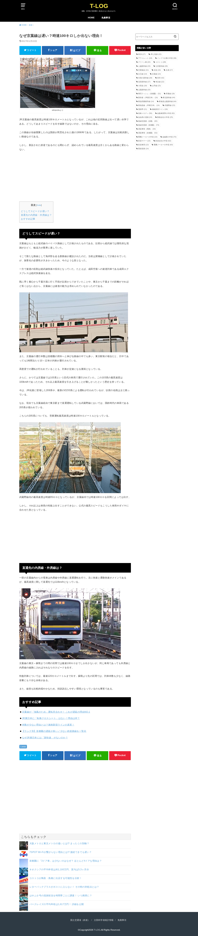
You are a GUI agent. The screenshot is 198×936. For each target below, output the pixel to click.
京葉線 (156, 74)
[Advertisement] (75, 176)
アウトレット (145, 58)
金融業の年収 (169, 137)
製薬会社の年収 (165, 117)
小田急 (142, 86)
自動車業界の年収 (166, 113)
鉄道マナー (144, 141)
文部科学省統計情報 (103, 920)
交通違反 (143, 70)
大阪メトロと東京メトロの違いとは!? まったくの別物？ (59, 843)
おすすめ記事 (28, 219)
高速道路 (143, 149)
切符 (160, 78)
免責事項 (105, 17)
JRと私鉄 (155, 54)
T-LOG (99, 6)
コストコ (160, 62)
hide (39, 205)
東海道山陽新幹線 (167, 101)
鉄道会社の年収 (163, 141)
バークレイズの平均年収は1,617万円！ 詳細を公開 (56, 904)
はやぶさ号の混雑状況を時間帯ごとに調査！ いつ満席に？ (60, 895)
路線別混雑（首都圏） (148, 125)
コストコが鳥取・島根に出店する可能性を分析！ (55, 878)
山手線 (156, 86)
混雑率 (142, 109)
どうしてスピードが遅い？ (35, 211)
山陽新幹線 (144, 90)
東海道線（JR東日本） (149, 105)
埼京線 (159, 82)
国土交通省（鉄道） (80, 920)
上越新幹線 (144, 66)
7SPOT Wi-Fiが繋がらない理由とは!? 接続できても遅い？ (60, 852)
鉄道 (24, 747)
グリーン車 (144, 62)
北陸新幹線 (144, 82)
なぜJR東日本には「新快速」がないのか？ (45, 737)
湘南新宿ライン (160, 109)
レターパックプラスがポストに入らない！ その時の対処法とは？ (64, 886)
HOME (91, 17)
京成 (169, 70)
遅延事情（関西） (147, 129)
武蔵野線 (170, 105)
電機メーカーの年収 (163, 145)
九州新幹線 (161, 66)
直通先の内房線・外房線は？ (36, 215)
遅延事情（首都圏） (147, 133)
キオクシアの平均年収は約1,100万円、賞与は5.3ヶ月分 (59, 869)
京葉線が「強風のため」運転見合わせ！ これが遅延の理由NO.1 (56, 712)
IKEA (142, 54)
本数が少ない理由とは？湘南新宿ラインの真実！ (48, 724)
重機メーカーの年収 (147, 137)
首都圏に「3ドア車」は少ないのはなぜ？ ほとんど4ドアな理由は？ (65, 860)
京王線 (142, 74)
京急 (157, 70)
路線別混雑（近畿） (147, 121)
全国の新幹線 (145, 78)
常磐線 (170, 94)
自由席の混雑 (145, 117)
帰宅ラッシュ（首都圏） (149, 94)
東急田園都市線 (146, 101)
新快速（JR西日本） (148, 98)
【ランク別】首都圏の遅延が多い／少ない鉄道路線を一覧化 (54, 731)
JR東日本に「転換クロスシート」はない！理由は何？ (51, 718)
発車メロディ (145, 113)
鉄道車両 (143, 145)
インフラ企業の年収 (166, 58)
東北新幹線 (169, 98)
